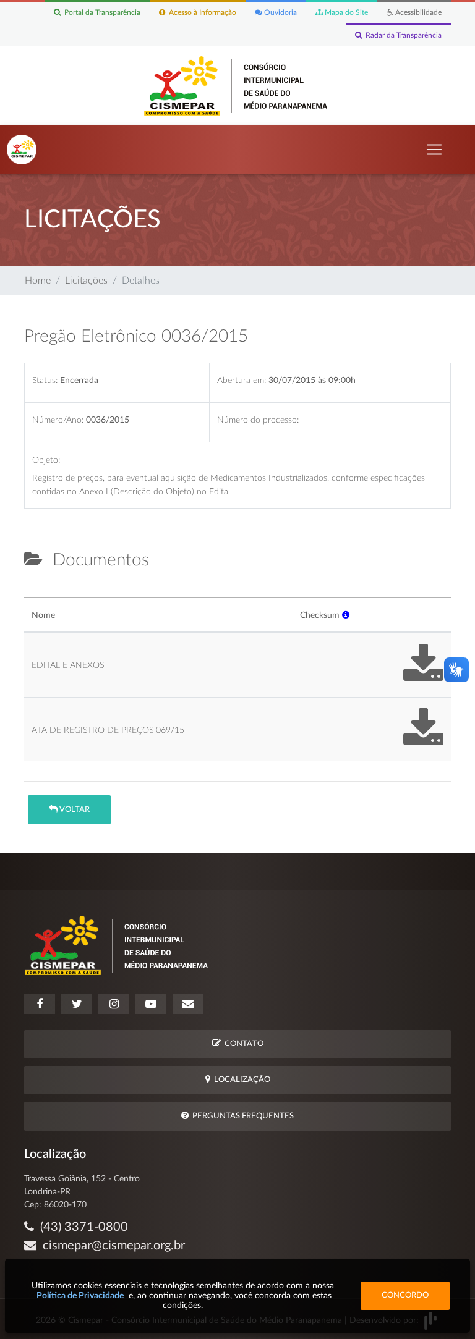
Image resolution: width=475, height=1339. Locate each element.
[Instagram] (113, 1004)
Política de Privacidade (80, 1295)
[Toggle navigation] (434, 150)
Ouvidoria (279, 12)
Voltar (74, 810)
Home (38, 280)
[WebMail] (188, 1004)
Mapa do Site (345, 12)
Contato (242, 1044)
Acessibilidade (417, 12)
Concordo (405, 1295)
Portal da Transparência (100, 12)
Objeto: (46, 460)
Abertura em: (241, 380)
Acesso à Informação (200, 12)
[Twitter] (76, 1004)
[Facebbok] (39, 1004)
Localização (240, 1080)
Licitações (86, 280)
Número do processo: (258, 420)
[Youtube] (150, 1004)
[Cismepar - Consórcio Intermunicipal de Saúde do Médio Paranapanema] (237, 85)
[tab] (34, 592)
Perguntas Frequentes (241, 1116)
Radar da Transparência (402, 35)
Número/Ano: (57, 420)
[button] (345, 615)
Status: (45, 380)
